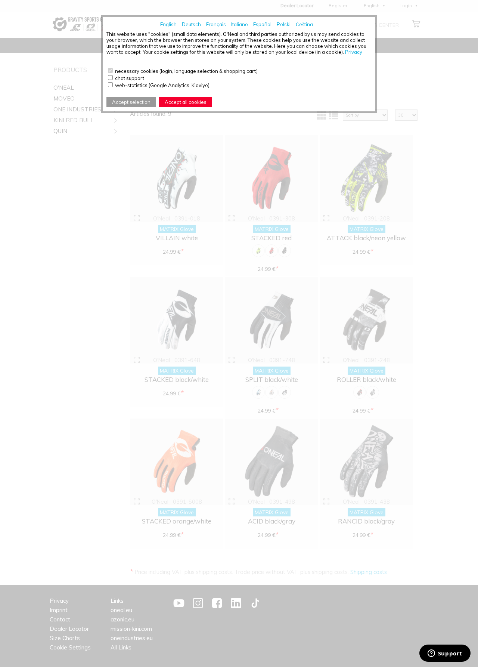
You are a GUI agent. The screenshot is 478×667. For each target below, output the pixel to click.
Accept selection (131, 102)
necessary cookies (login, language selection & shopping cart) (186, 71)
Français (216, 24)
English (168, 24)
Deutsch (191, 24)
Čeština (304, 24)
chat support (129, 78)
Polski (284, 24)
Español (262, 24)
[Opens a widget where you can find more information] (445, 654)
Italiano (239, 24)
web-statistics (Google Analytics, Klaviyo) (162, 85)
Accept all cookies (186, 102)
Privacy (353, 52)
